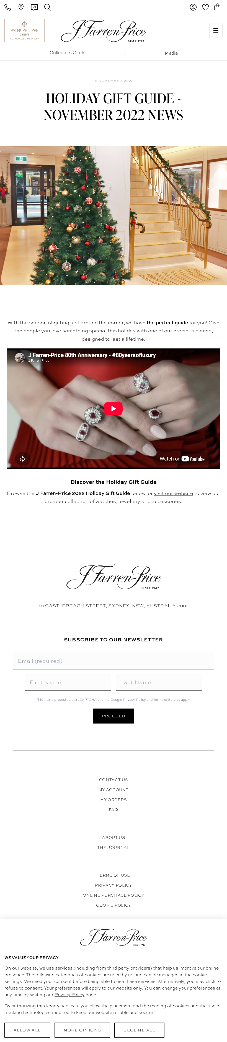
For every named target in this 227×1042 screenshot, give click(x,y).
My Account (114, 789)
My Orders (113, 799)
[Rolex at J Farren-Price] (183, 30)
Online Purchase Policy (113, 895)
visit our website (173, 493)
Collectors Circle (67, 52)
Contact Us (113, 779)
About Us (113, 837)
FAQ (113, 809)
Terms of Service (166, 699)
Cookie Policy (113, 905)
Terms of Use (113, 875)
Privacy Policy (134, 699)
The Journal (113, 847)
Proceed (113, 716)
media (171, 53)
